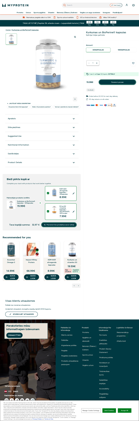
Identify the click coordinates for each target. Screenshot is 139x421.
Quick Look (12, 277)
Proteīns (20, 12)
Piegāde (64, 351)
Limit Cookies (109, 410)
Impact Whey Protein (31, 261)
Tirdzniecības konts (104, 373)
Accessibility (104, 389)
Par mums (103, 335)
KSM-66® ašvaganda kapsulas (51, 262)
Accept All (124, 410)
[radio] (98, 50)
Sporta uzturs (87, 355)
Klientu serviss (66, 335)
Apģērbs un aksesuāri (86, 339)
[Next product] (78, 286)
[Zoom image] (75, 37)
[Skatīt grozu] (133, 5)
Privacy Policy (37, 419)
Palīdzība (64, 340)
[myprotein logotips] (15, 5)
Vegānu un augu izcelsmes (90, 12)
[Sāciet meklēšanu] (64, 5)
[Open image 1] (11, 39)
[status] (92, 63)
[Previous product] (74, 286)
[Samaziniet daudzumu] (89, 63)
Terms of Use (48, 419)
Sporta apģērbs (39, 12)
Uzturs (28, 12)
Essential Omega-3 (11, 261)
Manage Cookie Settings (91, 410)
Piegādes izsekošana (69, 356)
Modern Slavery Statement (105, 350)
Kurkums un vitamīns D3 (72, 261)
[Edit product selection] (73, 193)
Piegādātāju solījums (103, 395)
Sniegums (106, 12)
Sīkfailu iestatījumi (12, 386)
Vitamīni (51, 12)
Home (8, 30)
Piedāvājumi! (117, 12)
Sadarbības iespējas (103, 381)
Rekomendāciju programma (123, 334)
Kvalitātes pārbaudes (103, 342)
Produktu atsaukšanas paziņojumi (69, 362)
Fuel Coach (117, 5)
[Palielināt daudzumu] (96, 63)
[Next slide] (80, 265)
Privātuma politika (106, 357)
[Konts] (127, 5)
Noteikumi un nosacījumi (104, 364)
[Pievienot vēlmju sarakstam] (133, 63)
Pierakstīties (14, 335)
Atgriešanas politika (68, 345)
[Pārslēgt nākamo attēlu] (75, 99)
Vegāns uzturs (87, 365)
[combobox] (92, 5)
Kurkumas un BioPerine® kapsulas (25, 30)
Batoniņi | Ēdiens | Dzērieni (67, 12)
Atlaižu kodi (121, 341)
